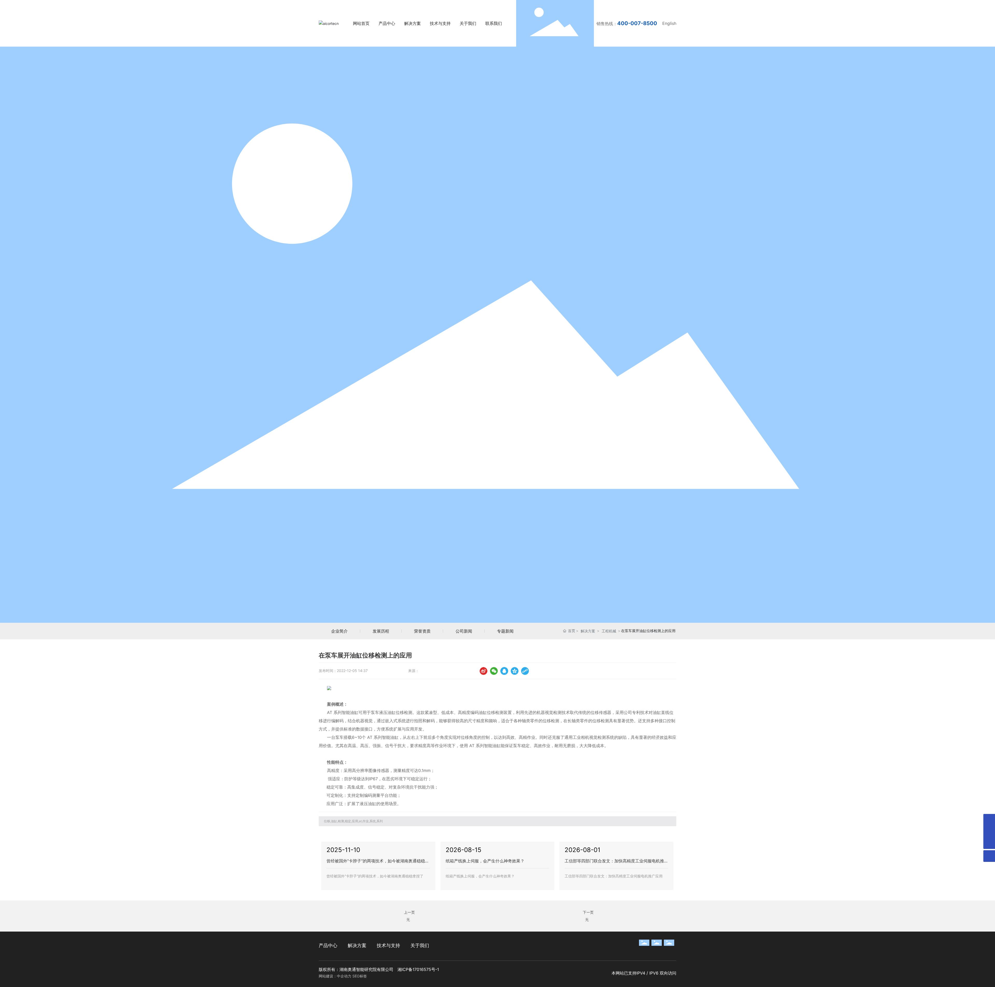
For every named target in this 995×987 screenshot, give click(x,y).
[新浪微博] (483, 671)
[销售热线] (989, 820)
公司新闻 (464, 631)
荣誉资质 (422, 631)
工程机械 (609, 631)
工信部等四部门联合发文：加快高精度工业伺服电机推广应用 (614, 876)
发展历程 (381, 631)
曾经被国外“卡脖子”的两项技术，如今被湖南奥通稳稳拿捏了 (374, 876)
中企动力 (344, 976)
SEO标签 (359, 976)
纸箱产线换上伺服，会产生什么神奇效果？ (485, 860)
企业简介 (339, 631)
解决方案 (588, 631)
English (669, 23)
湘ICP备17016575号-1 (418, 969)
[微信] (494, 671)
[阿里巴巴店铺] (989, 831)
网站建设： (328, 976)
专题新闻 (505, 631)
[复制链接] (525, 671)
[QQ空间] (514, 671)
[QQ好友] (504, 671)
